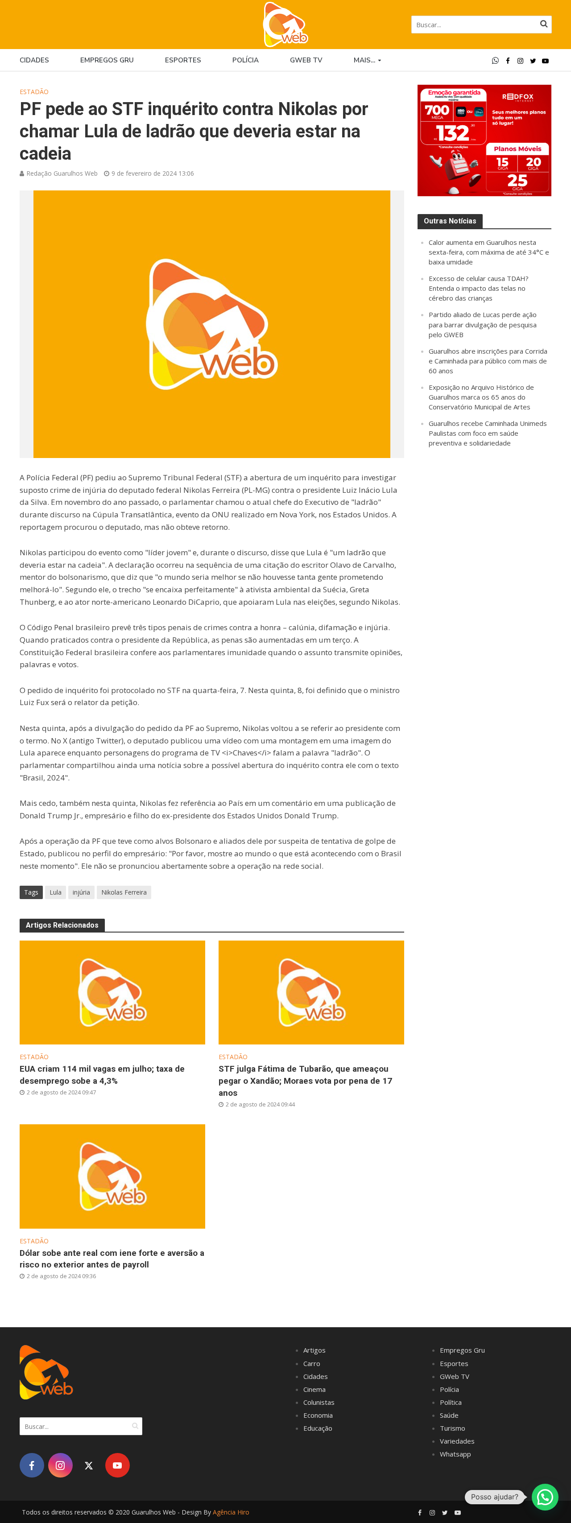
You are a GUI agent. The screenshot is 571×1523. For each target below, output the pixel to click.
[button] (545, 1497)
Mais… (364, 60)
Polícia (245, 60)
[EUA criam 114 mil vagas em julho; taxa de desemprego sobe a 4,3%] (112, 991)
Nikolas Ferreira (124, 892)
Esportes (183, 60)
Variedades (457, 1440)
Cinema (314, 1389)
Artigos (314, 1350)
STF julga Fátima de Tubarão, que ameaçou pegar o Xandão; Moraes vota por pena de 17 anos (305, 1081)
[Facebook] (32, 1465)
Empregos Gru (107, 60)
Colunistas (319, 1402)
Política (451, 1402)
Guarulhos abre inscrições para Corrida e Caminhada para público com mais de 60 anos (488, 361)
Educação (317, 1428)
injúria (81, 892)
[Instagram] (60, 1465)
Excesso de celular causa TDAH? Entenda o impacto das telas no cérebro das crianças (479, 288)
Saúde (449, 1415)
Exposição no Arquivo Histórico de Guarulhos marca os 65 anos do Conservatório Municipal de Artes (481, 397)
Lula (56, 892)
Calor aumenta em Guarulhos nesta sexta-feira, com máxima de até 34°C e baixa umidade (489, 252)
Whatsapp (455, 1453)
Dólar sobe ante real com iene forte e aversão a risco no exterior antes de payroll (112, 1259)
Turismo (452, 1428)
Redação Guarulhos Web (62, 173)
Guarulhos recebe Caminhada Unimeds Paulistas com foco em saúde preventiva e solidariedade (488, 433)
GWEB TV (306, 60)
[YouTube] (117, 1465)
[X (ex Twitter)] (89, 1465)
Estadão (34, 91)
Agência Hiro (231, 1512)
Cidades (34, 60)
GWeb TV (454, 1376)
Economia (318, 1415)
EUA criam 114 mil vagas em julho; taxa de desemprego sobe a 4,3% (102, 1075)
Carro (311, 1363)
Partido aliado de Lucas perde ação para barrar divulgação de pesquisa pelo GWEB (483, 324)
